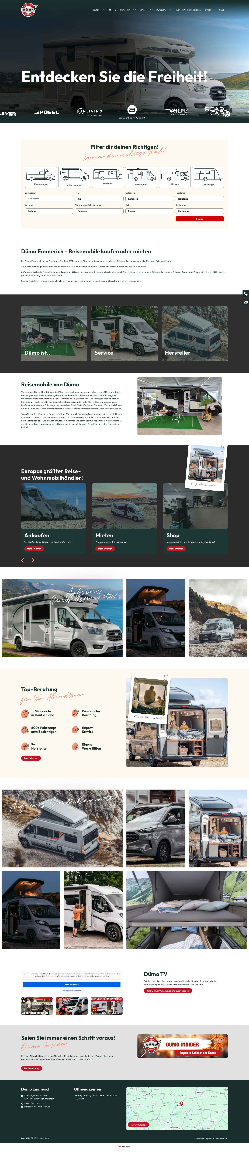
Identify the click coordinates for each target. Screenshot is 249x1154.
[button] (5, 1148)
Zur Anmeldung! (31, 1068)
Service (143, 9)
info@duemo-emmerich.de (37, 1106)
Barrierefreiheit (221, 1139)
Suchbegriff (30, 192)
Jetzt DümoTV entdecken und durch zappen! (168, 990)
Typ (77, 192)
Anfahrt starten (138, 1124)
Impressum (210, 1139)
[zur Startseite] (29, 9)
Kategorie (130, 192)
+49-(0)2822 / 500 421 (35, 1103)
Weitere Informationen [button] (71, 990)
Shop (221, 9)
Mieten (112, 9)
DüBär (208, 9)
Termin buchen (31, 758)
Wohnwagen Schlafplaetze (88, 205)
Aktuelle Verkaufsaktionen (188, 9)
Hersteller (125, 9)
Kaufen (95, 9)
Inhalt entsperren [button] (72, 984)
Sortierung (181, 205)
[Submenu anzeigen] (104, 10)
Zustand (29, 205)
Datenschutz (199, 1139)
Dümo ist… (161, 9)
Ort (127, 205)
